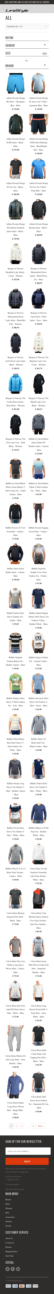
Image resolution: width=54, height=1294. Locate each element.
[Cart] (46, 9)
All (8, 17)
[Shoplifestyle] (17, 9)
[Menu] (40, 9)
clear (45, 53)
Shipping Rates (11, 1251)
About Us (9, 1238)
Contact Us (9, 1242)
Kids (7, 1212)
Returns (8, 1247)
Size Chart (9, 1255)
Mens (7, 1204)
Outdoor (8, 1221)
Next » (40, 1126)
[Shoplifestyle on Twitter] (8, 1269)
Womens (8, 1208)
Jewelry (8, 1225)
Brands (8, 1199)
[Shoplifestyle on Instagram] (18, 1269)
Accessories (10, 1217)
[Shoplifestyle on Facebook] (13, 1269)
